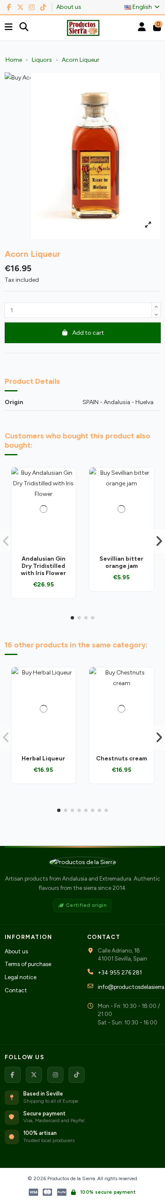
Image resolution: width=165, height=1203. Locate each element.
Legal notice (20, 977)
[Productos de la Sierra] (83, 862)
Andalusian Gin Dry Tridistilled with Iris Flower (43, 566)
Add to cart (88, 332)
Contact (16, 990)
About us (68, 7)
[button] (72, 617)
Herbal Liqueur (43, 758)
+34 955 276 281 (120, 972)
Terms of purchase (28, 964)
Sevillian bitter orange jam (121, 562)
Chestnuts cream (121, 758)
